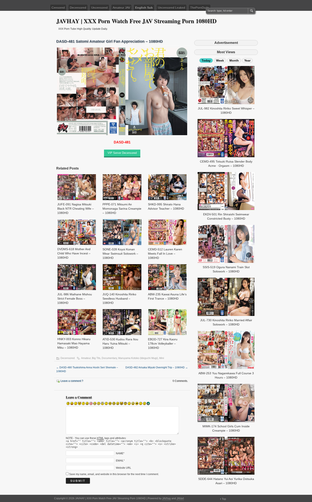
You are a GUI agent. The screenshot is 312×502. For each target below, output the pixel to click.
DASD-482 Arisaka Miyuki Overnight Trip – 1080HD (156, 367)
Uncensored (99, 7)
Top (224, 499)
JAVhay (166, 498)
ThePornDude (199, 7)
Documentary (109, 358)
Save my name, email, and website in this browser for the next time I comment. (114, 474)
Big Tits (96, 358)
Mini (161, 358)
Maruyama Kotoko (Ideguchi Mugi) (138, 358)
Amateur (86, 358)
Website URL (123, 467)
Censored (58, 7)
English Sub (144, 7)
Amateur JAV (121, 7)
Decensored (78, 7)
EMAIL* (120, 460)
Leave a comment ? (71, 380)
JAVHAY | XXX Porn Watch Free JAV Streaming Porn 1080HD (136, 21)
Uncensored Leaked (171, 7)
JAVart (180, 498)
